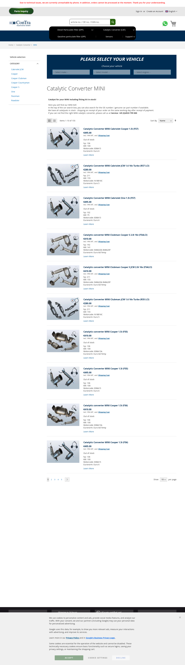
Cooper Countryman (20, 82)
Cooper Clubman (19, 78)
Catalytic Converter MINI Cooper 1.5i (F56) (105, 442)
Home (11, 45)
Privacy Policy (72, 638)
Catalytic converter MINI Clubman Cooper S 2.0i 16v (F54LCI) (115, 234)
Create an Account (155, 11)
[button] (171, 11)
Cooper (14, 74)
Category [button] (15, 63)
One (13, 91)
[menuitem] (71, 29)
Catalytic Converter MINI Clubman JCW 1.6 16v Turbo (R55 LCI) (116, 299)
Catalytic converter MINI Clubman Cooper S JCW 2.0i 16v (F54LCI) (117, 267)
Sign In (139, 11)
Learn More (88, 155)
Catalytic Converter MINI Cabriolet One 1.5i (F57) (109, 197)
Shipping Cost (104, 135)
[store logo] (20, 23)
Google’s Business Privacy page (100, 638)
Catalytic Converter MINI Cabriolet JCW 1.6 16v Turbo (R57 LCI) (116, 165)
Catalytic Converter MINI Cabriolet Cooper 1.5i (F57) (110, 128)
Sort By (153, 120)
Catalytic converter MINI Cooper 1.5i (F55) (105, 331)
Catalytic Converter (23, 45)
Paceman (15, 96)
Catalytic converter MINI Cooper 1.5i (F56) (105, 405)
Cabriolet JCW (17, 69)
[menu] (92, 33)
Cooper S (15, 87)
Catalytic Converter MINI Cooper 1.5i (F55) (105, 368)
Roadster (15, 100)
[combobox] (92, 22)
